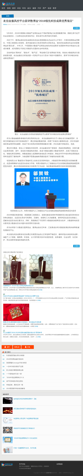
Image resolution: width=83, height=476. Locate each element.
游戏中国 (48, 473)
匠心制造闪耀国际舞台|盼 (14, 370)
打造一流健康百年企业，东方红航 (25, 448)
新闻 (9, 8)
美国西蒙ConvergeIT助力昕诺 (16, 363)
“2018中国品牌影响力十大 (15, 377)
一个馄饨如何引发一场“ (14, 374)
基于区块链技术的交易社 (14, 381)
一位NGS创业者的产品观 (14, 366)
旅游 (49, 8)
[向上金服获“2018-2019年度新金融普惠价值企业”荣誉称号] (4, 331)
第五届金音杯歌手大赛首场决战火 (25, 408)
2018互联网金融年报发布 (14, 359)
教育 (54, 8)
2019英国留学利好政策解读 (15, 388)
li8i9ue (5, 24)
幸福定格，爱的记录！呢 (14, 385)
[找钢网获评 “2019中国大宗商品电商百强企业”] (28, 284)
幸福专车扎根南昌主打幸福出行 (24, 428)
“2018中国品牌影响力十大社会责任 (25, 438)
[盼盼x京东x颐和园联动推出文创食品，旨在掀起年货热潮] (16, 320)
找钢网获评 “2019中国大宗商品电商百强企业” (18, 285)
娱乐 (29, 8)
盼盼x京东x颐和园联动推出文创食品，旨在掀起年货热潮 (22, 322)
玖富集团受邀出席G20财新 (15, 355)
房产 (44, 8)
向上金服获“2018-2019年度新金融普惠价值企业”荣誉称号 (22, 332)
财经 (14, 8)
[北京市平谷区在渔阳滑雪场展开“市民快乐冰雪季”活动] (4, 294)
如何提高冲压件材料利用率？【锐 (25, 399)
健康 (34, 8)
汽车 (39, 8)
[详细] (40, 290)
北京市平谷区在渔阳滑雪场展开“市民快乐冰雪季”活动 (21, 296)
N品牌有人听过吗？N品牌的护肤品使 (26, 418)
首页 (3, 8)
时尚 (24, 8)
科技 (19, 8)
